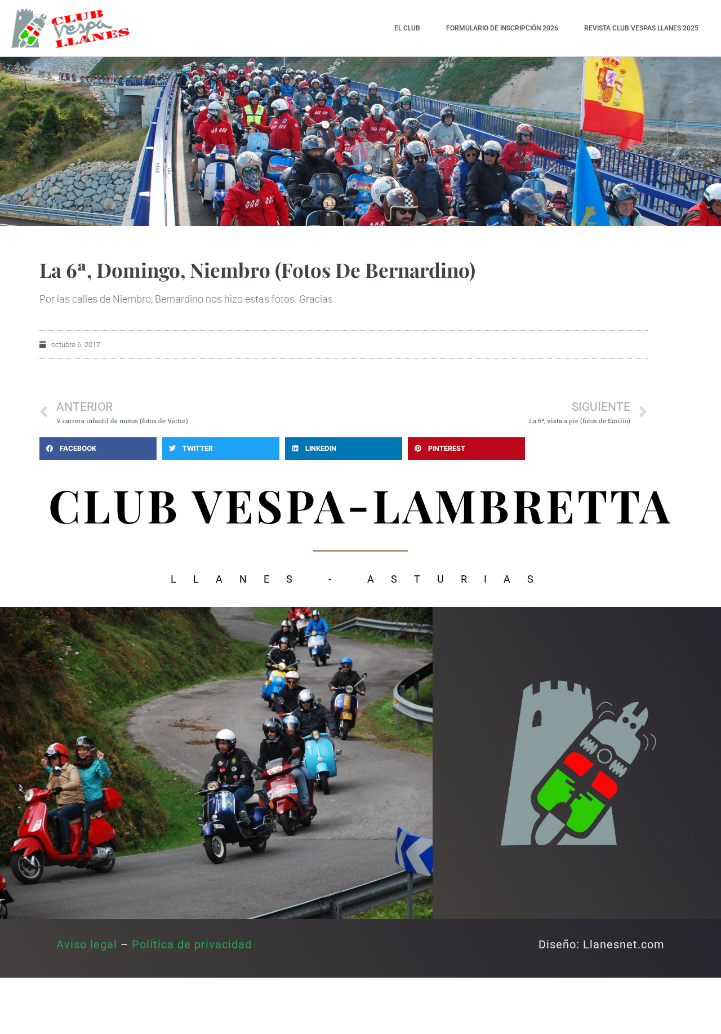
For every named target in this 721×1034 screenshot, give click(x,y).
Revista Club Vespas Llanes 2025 (641, 28)
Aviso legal (86, 944)
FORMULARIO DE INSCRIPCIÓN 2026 (502, 28)
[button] (98, 448)
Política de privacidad (192, 944)
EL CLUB (407, 28)
